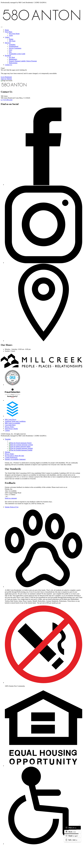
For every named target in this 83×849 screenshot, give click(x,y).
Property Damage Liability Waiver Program (23, 61)
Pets (10, 52)
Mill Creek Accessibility (12, 423)
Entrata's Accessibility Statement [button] (15, 459)
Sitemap (7, 452)
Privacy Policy (9, 427)
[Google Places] (43, 341)
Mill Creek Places (10, 419)
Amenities (12, 44)
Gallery (7, 37)
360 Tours (12, 41)
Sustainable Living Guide (17, 54)
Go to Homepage (6, 77)
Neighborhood (13, 46)
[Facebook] (43, 184)
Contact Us (8, 65)
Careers (7, 430)
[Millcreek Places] (41, 367)
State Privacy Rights (11, 428)
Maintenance (13, 59)
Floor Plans (8, 32)
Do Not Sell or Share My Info (14, 456)
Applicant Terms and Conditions (15, 421)
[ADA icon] (43, 844)
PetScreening (13, 63)
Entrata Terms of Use (11, 507)
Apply (11, 35)
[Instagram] (43, 263)
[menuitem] (43, 30)
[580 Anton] (12, 385)
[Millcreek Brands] (14, 87)
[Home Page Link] (41, 25)
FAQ (10, 50)
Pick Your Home (14, 33)
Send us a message (11, 498)
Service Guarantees (15, 48)
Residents (8, 55)
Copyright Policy (10, 425)
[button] (43, 587)
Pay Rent (12, 57)
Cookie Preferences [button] (11, 457)
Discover (8, 43)
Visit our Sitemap (6, 79)
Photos (11, 39)
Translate (8, 439)
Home (7, 30)
